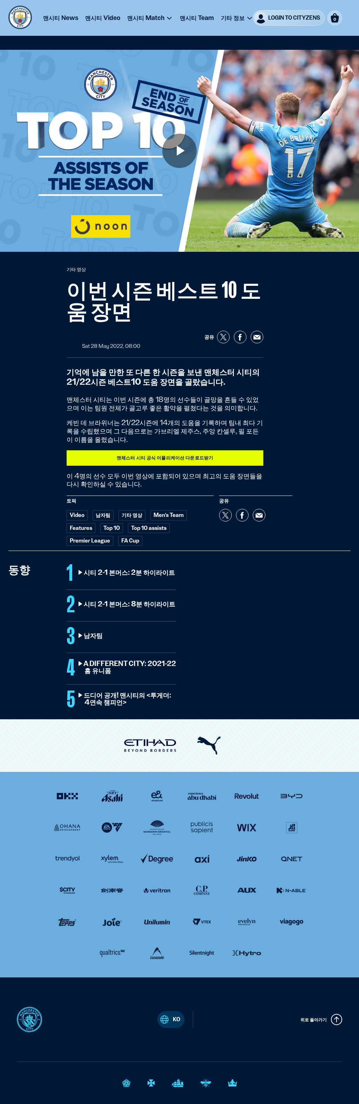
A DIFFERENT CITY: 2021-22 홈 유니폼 (130, 667)
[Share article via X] (223, 337)
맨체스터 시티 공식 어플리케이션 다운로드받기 (165, 457)
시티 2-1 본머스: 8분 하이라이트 (129, 604)
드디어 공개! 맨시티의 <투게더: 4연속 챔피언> (127, 699)
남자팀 (93, 635)
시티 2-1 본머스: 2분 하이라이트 (129, 572)
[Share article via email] (257, 337)
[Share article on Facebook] (240, 337)
